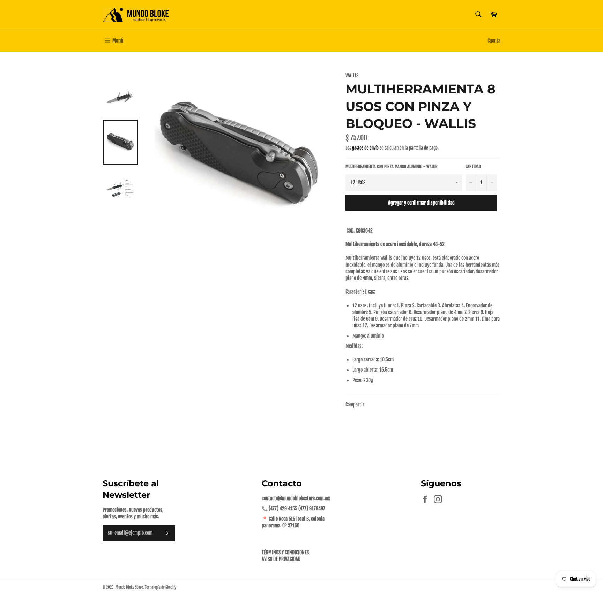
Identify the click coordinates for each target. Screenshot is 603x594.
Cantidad (473, 166)
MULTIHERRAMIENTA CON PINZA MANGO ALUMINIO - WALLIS (391, 166)
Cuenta (493, 41)
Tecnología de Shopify (160, 587)
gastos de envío (365, 148)
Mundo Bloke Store (129, 587)
